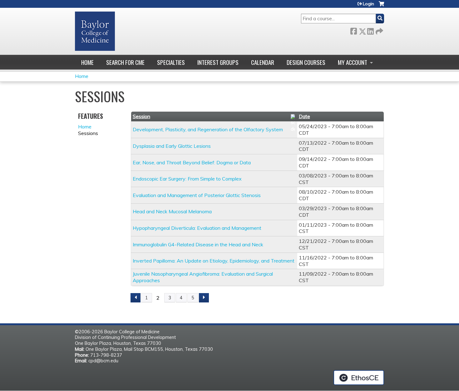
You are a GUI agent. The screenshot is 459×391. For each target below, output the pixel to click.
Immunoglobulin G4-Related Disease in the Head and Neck (198, 244)
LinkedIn (370, 30)
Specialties (171, 62)
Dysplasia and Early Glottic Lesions (172, 146)
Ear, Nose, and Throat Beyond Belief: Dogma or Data (192, 162)
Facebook (353, 30)
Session (141, 116)
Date (304, 116)
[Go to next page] (204, 297)
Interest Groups (218, 62)
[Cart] (381, 6)
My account (352, 62)
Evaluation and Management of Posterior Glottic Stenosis (197, 195)
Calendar (262, 62)
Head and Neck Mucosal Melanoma (172, 211)
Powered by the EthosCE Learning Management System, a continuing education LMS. (358, 377)
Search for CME (125, 62)
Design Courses (306, 62)
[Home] (95, 31)
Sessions (88, 133)
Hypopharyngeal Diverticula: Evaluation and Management (197, 228)
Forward (379, 30)
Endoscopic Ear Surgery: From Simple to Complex (187, 179)
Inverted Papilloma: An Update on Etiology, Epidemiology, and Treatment (213, 261)
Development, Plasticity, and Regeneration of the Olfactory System (208, 129)
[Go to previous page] (136, 297)
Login (368, 4)
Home (87, 62)
